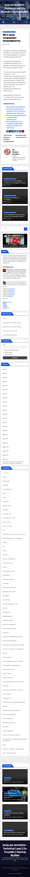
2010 (4, 426)
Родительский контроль (9, 669)
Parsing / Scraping (7, 526)
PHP (4, 530)
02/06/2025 (8, 817)
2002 (4, 459)
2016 (4, 406)
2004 (4, 451)
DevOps (5, 497)
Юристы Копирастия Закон (9, 753)
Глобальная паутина (8, 620)
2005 (4, 447)
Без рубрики (6, 595)
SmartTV (5, 550)
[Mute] (23, 246)
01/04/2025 (8, 834)
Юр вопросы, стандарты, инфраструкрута (13, 749)
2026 (4, 369)
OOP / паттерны (7, 522)
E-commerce (6, 501)
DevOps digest (8, 352)
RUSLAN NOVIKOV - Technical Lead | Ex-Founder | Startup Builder (15, 8)
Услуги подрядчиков (8, 718)
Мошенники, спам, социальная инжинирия (13, 644)
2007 (4, 438)
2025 (4, 373)
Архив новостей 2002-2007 (9, 31)
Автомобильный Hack (8, 579)
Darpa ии (5, 318)
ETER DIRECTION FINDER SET (10, 335)
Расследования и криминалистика (11, 665)
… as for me (6, 472)
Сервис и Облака (7, 673)
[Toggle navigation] (14, 22)
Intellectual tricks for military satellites (12, 326)
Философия (6, 726)
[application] (15, 241)
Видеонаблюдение (7, 616)
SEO (4, 546)
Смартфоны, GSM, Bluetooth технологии (13, 690)
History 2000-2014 (17, 873)
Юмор (4, 744)
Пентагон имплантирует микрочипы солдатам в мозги (15, 182)
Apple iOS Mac (6, 481)
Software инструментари (9, 558)
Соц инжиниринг (7, 694)
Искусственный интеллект (9, 628)
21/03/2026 (8, 799)
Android (5, 477)
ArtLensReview (11, 291)
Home (9, 873)
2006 (4, 442)
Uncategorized (6, 575)
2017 (4, 401)
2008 (4, 434)
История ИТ (6, 632)
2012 (4, 418)
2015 (4, 410)
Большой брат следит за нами (10, 604)
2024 (4, 377)
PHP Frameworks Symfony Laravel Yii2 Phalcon (14, 534)
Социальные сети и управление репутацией (14, 702)
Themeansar (15, 869)
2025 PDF (6, 308)
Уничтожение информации (9, 714)
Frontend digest (8, 354)
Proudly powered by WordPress (10, 867)
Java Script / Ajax (7, 513)
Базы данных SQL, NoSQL (9, 591)
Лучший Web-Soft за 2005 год (16, 107)
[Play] (5, 246)
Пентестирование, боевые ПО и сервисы (13, 661)
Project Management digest (11, 350)
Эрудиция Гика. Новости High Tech (11, 735)
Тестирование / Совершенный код (11, 710)
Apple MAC (5, 485)
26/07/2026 (8, 782)
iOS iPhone (5, 509)
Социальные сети (7, 698)
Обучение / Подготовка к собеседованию (13, 649)
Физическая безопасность (9, 722)
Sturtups (5, 567)
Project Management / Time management (12, 538)
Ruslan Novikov (16, 153)
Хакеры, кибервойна (8, 730)
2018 (4, 397)
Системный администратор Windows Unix (13, 681)
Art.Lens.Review (11, 288)
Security (5, 542)
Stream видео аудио (8, 563)
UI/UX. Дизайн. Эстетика (9, 571)
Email (4, 344)
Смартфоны (6, 685)
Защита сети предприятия (9, 624)
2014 (4, 414)
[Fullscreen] (25, 246)
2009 (4, 430)
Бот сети (5, 608)
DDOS (4, 493)
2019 (4, 393)
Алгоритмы (6, 583)
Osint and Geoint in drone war (10, 331)
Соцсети (5, 706)
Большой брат (6, 599)
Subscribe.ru (19, 463)
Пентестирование (7, 657)
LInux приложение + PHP (9, 518)
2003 (4, 455)
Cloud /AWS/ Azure (7, 489)
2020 (4, 389)
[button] (24, 22)
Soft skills (5, 554)
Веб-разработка (7, 612)
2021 (4, 385)
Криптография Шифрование (10, 640)
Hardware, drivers (7, 505)
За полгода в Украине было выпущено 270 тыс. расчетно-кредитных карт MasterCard (16, 111)
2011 (4, 422)
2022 (4, 381)
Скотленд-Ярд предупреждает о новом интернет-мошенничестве (16, 117)
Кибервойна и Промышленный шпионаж (13, 636)
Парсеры (5, 653)
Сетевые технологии (8, 677)
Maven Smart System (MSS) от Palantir (12, 322)
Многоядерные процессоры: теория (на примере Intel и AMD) (14, 216)
